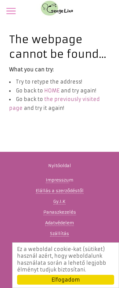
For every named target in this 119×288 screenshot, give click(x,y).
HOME (52, 91)
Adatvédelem (59, 223)
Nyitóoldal (59, 165)
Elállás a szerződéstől (60, 190)
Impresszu (57, 180)
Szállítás (59, 233)
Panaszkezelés (59, 212)
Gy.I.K (59, 201)
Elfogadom (66, 280)
